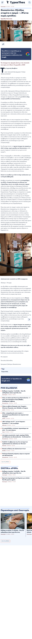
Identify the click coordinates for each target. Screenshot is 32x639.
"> (12, 54)
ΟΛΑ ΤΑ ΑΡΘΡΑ (5, 462)
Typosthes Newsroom (6, 19)
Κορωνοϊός (4, 371)
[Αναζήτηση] (29, 2)
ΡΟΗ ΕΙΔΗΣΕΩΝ (9, 388)
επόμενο (29, 319)
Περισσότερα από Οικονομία (15, 510)
